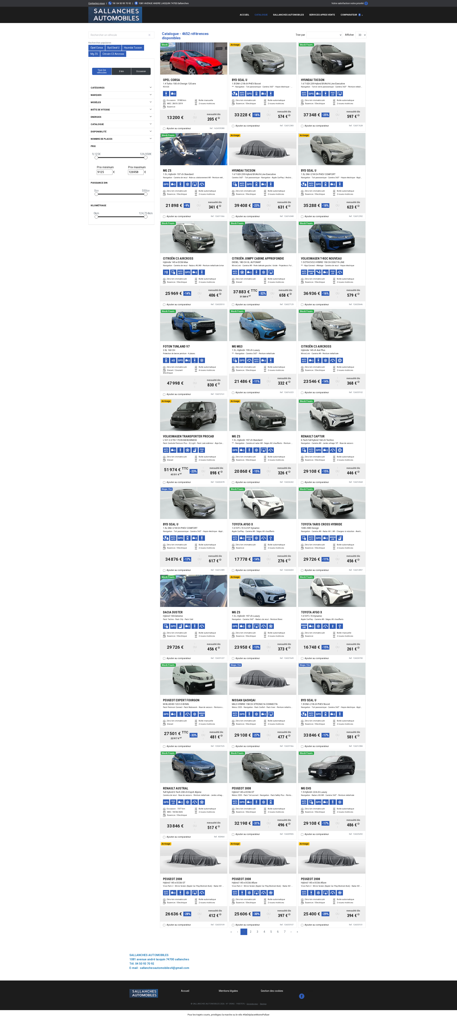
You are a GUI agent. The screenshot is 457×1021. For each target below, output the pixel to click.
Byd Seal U (113, 47)
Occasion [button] (141, 71)
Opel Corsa (97, 47)
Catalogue (261, 15)
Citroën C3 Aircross (113, 53)
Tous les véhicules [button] (102, 71)
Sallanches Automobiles (288, 15)
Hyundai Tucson (133, 47)
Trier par (300, 34)
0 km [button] (121, 71)
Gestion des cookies (272, 990)
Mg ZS (94, 53)
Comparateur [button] (350, 15)
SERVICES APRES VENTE (322, 15)
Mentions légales (228, 990)
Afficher (349, 34)
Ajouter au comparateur (179, 128)
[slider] (96, 157)
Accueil (244, 15)
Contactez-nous (96, 3)
